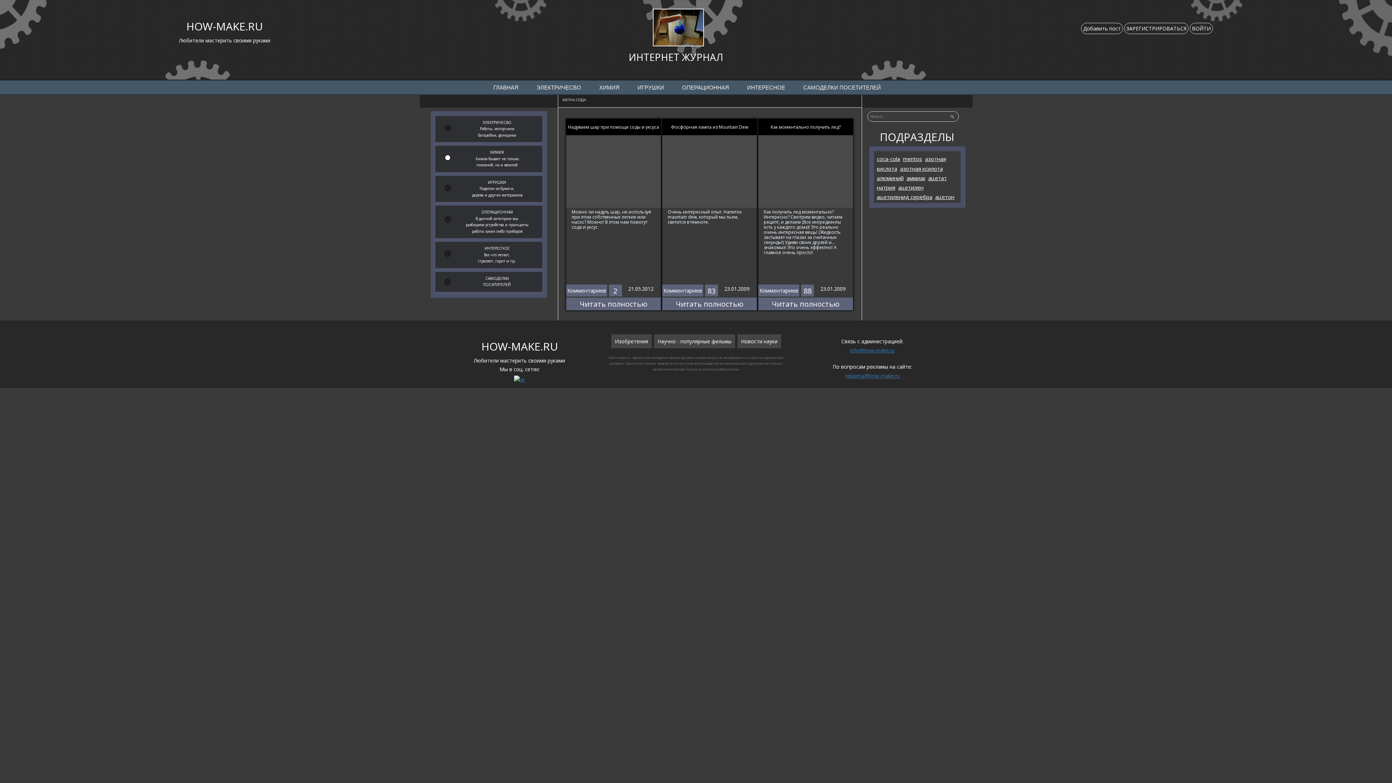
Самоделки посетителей (842, 88)
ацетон (944, 196)
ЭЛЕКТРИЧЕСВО (558, 88)
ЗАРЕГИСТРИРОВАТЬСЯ (1156, 28)
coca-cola (888, 158)
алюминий (890, 178)
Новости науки (759, 341)
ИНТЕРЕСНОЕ (766, 88)
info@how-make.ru (872, 350)
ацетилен (911, 187)
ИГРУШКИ (651, 88)
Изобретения (631, 341)
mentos (912, 158)
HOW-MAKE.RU (224, 26)
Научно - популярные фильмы (695, 341)
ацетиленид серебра (904, 196)
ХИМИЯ (609, 88)
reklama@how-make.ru (872, 375)
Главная (505, 88)
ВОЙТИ (1201, 28)
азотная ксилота (921, 168)
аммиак (916, 178)
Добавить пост (1102, 28)
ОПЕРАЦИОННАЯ (705, 88)
